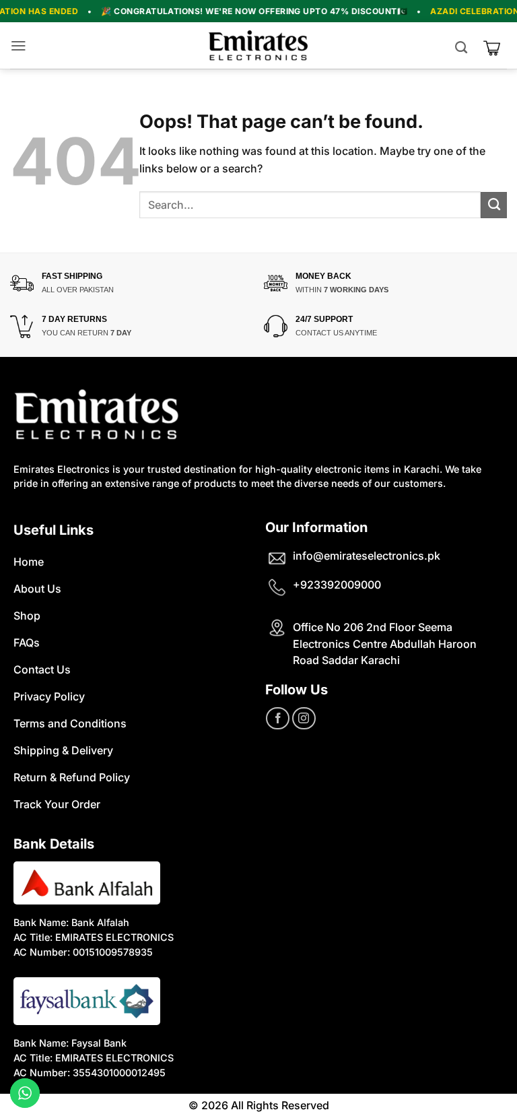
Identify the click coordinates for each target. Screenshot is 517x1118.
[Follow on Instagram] (304, 718)
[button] (22, 46)
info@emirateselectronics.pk (366, 555)
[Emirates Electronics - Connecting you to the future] (258, 46)
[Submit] (494, 205)
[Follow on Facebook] (277, 718)
